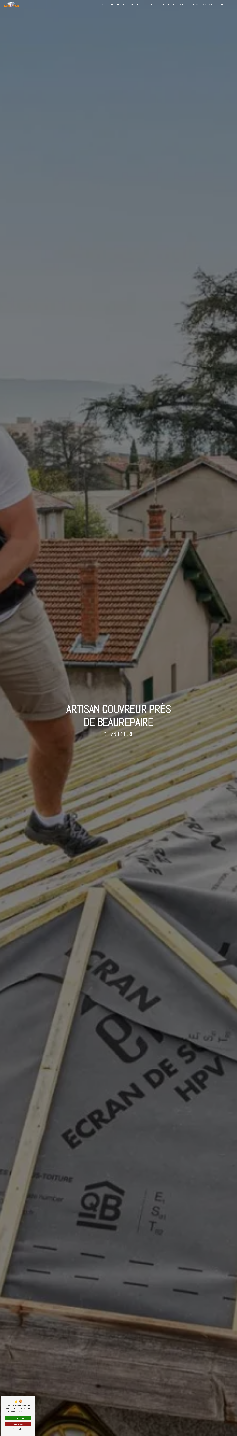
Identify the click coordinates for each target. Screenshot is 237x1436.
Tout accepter (18, 1418)
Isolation (172, 4)
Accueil (104, 4)
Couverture (136, 4)
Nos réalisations (210, 4)
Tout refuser (18, 1423)
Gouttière (160, 4)
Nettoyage (195, 4)
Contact (224, 4)
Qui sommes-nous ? (119, 4)
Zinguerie (148, 4)
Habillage (183, 4)
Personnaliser (18, 1429)
